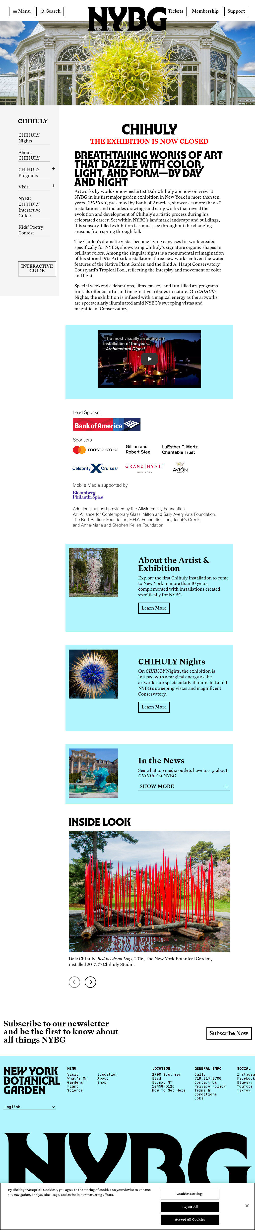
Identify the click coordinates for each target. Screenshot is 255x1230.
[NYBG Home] (127, 19)
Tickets (175, 11)
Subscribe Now (229, 1033)
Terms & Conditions (205, 1092)
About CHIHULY (29, 156)
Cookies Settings (190, 1194)
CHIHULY (33, 122)
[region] (127, 1206)
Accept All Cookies (190, 1219)
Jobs (198, 1098)
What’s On (77, 1078)
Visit (23, 187)
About (103, 1078)
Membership (205, 11)
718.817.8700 (207, 1078)
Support (236, 11)
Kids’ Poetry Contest (30, 230)
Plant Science (75, 1088)
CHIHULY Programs (29, 173)
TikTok (244, 1090)
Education (107, 1074)
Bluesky (245, 1082)
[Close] (247, 1205)
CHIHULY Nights (29, 138)
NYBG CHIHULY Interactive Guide (29, 207)
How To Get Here (169, 1090)
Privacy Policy (210, 1086)
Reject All (190, 1207)
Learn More (154, 608)
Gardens (75, 1082)
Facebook (246, 1078)
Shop (101, 1082)
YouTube (245, 1086)
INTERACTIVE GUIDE (37, 268)
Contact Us (205, 1082)
